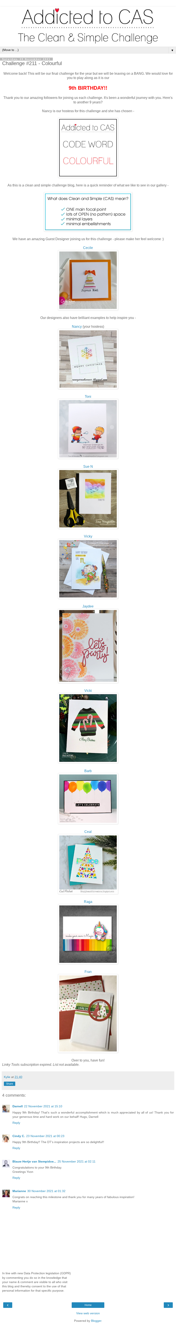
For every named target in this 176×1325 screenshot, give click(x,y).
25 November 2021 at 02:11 (77, 1161)
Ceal (88, 832)
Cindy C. (18, 1136)
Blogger (96, 1320)
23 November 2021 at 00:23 (45, 1136)
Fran (88, 972)
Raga (88, 902)
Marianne (19, 1191)
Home (88, 1305)
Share (9, 1083)
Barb (88, 771)
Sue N (88, 466)
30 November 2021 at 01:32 (46, 1191)
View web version (88, 1313)
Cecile (88, 248)
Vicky (88, 536)
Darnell (17, 1106)
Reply (16, 1122)
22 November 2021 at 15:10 (43, 1106)
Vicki (88, 690)
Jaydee (88, 606)
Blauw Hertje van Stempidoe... (34, 1161)
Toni (88, 396)
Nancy (77, 326)
